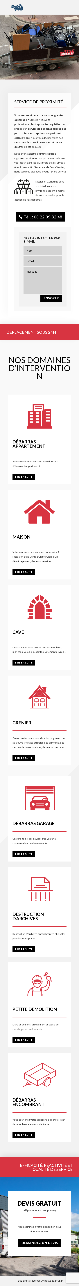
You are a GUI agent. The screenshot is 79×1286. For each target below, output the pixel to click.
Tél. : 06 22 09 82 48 (43, 217)
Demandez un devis (39, 1243)
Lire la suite (24, 476)
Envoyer (51, 298)
